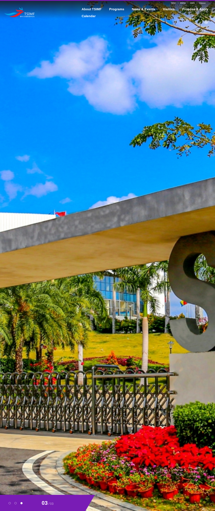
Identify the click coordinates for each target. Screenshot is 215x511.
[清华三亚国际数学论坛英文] (30, 12)
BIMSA (183, 3)
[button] (10, 503)
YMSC (173, 3)
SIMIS (192, 3)
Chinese (202, 3)
